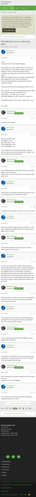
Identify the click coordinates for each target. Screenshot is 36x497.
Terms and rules (5, 494)
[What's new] (29, 8)
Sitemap (4, 475)
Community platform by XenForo (17, 484)
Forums (13, 8)
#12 (34, 334)
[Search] (33, 8)
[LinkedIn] (13, 408)
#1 (34, 57)
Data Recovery (6, 464)
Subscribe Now (9, 30)
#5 (34, 188)
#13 (34, 352)
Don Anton (5, 47)
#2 (34, 118)
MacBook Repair (6, 461)
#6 (34, 207)
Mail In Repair (5, 467)
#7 (34, 223)
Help (21, 494)
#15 (34, 392)
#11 (34, 313)
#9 (34, 261)
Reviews (4, 472)
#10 (34, 293)
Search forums (12, 12)
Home (5, 8)
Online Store (5, 469)
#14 (34, 372)
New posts (4, 12)
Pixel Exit (9, 488)
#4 (34, 166)
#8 (34, 243)
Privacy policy (14, 494)
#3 (34, 134)
